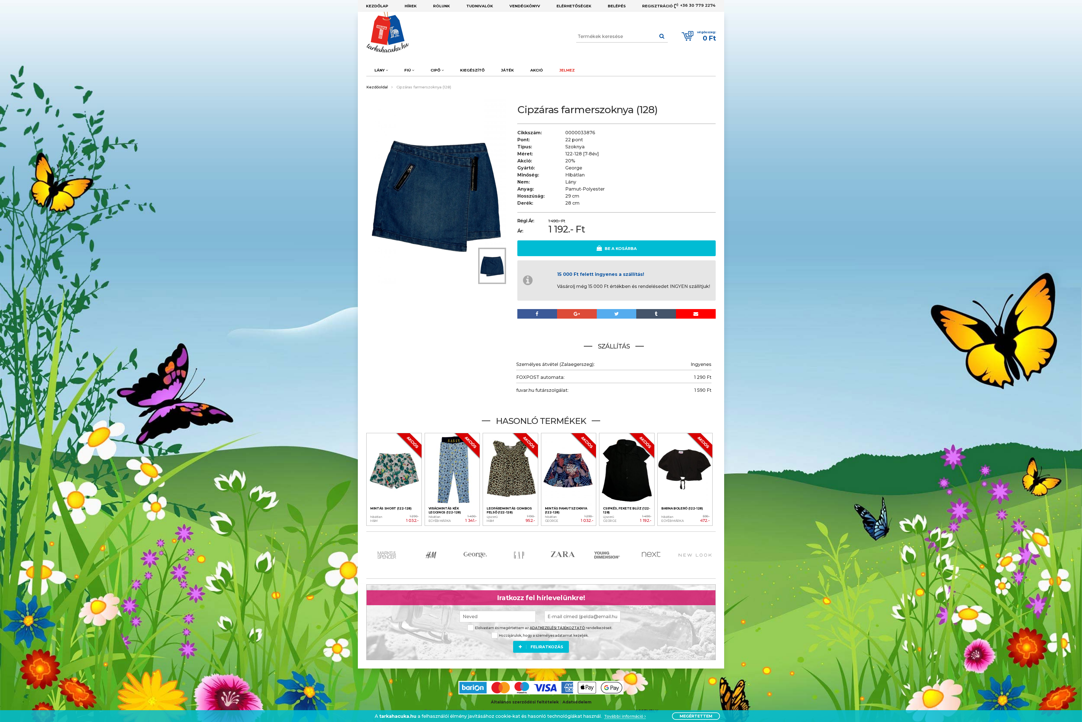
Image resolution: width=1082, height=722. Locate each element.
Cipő (436, 70)
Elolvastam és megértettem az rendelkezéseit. (544, 628)
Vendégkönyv (524, 6)
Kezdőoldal (377, 87)
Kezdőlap (377, 6)
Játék (507, 70)
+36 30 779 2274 (697, 5)
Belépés (617, 6)
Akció (536, 70)
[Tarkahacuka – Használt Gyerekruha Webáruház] (383, 32)
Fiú (408, 70)
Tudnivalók (479, 6)
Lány (380, 70)
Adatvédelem (576, 702)
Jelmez (567, 70)
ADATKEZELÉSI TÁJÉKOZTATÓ (557, 628)
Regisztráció (657, 6)
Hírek (411, 6)
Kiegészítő (472, 70)
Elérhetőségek (573, 6)
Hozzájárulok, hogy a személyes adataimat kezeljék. (544, 635)
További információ (624, 716)
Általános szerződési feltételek (525, 702)
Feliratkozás (547, 646)
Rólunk (441, 6)
